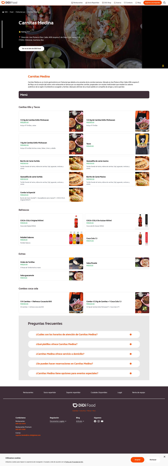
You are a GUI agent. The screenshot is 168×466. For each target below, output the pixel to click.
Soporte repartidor (73, 392)
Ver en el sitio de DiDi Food (31, 48)
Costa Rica (82, 411)
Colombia (75, 411)
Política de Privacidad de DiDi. (74, 462)
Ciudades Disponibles (99, 392)
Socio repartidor (50, 392)
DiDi (6, 12)
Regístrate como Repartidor (152, 2)
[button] (152, 3)
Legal (120, 392)
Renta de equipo (138, 392)
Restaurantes (28, 392)
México (89, 411)
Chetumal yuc (20, 12)
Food (11, 12)
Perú (94, 411)
